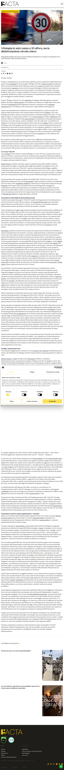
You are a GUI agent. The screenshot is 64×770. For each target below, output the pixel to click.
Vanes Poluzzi (20, 526)
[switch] (24, 395)
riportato (15, 88)
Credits (24, 767)
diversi (41, 202)
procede (11, 281)
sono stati (53, 262)
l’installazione (12, 104)
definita (47, 112)
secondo (35, 202)
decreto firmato (38, 117)
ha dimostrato (21, 314)
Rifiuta (12, 401)
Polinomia (31, 359)
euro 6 (11, 605)
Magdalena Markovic (23, 183)
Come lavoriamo (4, 753)
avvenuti (48, 225)
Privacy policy (4, 767)
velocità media (53, 458)
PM (31, 605)
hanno (55, 243)
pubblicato (53, 117)
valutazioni (19, 580)
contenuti (45, 351)
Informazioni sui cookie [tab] (52, 372)
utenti (45, 202)
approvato (28, 100)
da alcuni (4, 518)
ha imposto (29, 181)
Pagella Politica (25, 749)
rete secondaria (38, 458)
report (18, 210)
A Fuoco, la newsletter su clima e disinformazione (32, 751)
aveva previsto (29, 119)
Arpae (41, 528)
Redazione (3, 751)
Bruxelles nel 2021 (9, 194)
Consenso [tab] (11, 372)
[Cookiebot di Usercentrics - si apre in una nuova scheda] (55, 367)
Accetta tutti (52, 401)
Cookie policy (15, 767)
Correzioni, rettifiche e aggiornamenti (8, 757)
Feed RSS (3, 749)
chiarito (59, 241)
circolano (36, 351)
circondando (12, 84)
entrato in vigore (46, 84)
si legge (45, 123)
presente (40, 133)
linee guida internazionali (38, 594)
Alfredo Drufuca (6, 359)
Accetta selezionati (32, 401)
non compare (57, 129)
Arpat (49, 590)
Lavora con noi (25, 755)
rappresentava (57, 506)
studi (12, 580)
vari (40, 351)
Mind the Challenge (26, 753)
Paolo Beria (5, 231)
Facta (5, 63)
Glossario (3, 755)
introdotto (51, 309)
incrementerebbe (38, 518)
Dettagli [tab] (32, 372)
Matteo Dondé (5, 164)
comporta (34, 256)
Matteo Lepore (19, 102)
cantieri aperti (34, 493)
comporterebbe (44, 520)
